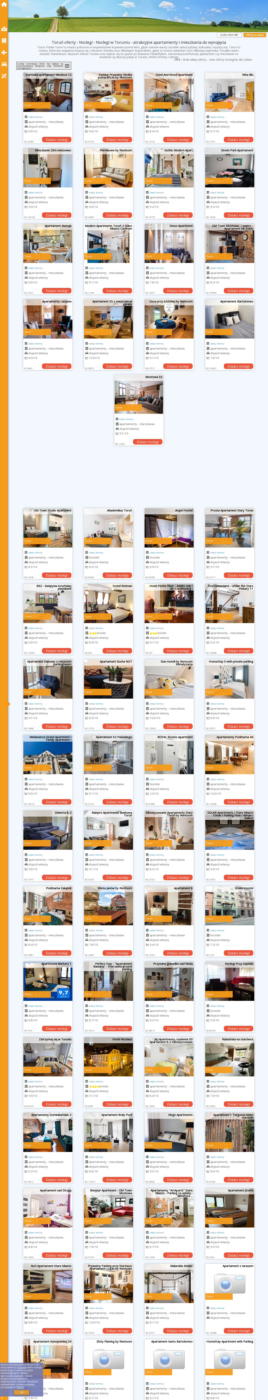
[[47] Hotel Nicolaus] (108, 1056)
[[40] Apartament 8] (169, 905)
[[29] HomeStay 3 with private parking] (229, 679)
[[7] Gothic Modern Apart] (169, 167)
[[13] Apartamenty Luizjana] (47, 319)
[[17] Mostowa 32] (138, 394)
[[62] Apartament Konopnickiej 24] (47, 1359)
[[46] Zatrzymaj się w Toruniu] (47, 1056)
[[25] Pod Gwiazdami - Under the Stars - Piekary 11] (229, 603)
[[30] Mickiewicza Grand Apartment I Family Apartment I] (47, 754)
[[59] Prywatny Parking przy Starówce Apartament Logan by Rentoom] (108, 1283)
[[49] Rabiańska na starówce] (229, 1056)
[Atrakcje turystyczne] (5, 76)
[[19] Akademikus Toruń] (108, 528)
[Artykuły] (5, 40)
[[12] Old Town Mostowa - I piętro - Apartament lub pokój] (229, 243)
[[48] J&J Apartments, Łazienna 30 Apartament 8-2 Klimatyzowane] (169, 1056)
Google (22, 1367)
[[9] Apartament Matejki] (47, 243)
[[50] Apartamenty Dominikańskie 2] (47, 1132)
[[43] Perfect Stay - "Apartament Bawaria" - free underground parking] (108, 981)
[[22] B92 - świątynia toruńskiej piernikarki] (47, 603)
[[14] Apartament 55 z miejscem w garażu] (108, 319)
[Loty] (5, 52)
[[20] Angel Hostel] (169, 528)
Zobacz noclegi (57, 140)
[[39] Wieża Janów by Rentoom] (108, 905)
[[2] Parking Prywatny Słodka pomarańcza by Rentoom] (108, 92)
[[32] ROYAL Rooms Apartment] (169, 754)
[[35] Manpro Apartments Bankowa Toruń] (108, 830)
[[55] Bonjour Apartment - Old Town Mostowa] (108, 1208)
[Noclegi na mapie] (5, 28)
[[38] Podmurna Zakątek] (47, 905)
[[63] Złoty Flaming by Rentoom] (108, 1359)
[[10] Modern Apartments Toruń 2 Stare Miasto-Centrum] (108, 243)
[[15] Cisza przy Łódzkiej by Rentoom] (169, 319)
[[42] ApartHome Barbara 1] (47, 981)
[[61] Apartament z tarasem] (229, 1283)
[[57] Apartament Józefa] (229, 1208)
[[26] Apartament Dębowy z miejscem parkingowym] (47, 679)
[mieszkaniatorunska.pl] (5, 4)
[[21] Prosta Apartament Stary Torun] (229, 528)
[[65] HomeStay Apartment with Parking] (229, 1359)
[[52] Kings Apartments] (169, 1132)
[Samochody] (5, 64)
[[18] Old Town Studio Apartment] (47, 528)
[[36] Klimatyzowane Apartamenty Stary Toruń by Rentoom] (169, 830)
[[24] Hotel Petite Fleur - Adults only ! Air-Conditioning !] (169, 603)
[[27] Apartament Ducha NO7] (108, 679)
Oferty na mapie (255, 35)
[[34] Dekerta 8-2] (47, 830)
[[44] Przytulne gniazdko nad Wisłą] (169, 981)
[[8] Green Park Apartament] (229, 167)
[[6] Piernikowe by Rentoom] (108, 167)
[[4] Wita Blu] (229, 92)
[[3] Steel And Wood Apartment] (169, 92)
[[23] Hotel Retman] (108, 603)
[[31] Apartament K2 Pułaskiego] (108, 754)
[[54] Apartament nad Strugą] (47, 1208)
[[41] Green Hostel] (229, 905)
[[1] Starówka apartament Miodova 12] (47, 92)
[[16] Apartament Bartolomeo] (229, 319)
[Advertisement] (139, 478)
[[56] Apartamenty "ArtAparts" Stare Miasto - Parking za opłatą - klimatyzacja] (169, 1208)
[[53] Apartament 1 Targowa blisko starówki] (229, 1132)
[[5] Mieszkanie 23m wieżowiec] (47, 167)
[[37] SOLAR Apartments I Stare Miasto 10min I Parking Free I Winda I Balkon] (229, 830)
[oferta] (26, 122)
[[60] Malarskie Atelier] (169, 1283)
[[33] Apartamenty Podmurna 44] (229, 754)
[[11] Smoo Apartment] (169, 243)
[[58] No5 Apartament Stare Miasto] (47, 1283)
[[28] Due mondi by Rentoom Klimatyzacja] (169, 679)
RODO (20, 1387)
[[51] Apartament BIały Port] (108, 1132)
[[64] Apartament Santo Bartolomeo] (169, 1359)
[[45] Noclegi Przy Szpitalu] (229, 981)
